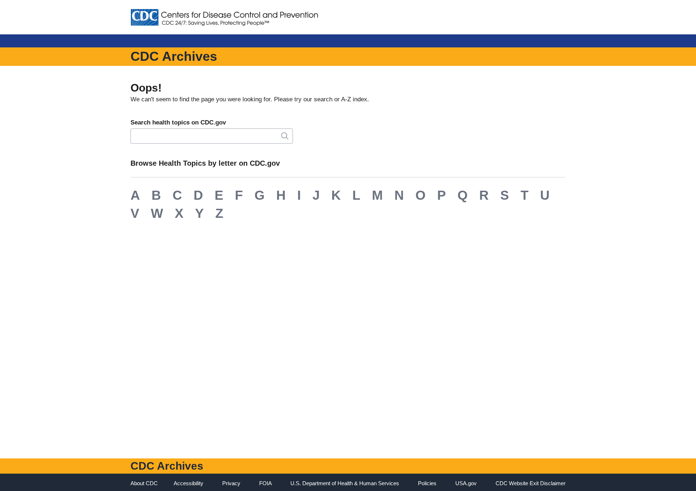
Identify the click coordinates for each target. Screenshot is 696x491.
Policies (427, 483)
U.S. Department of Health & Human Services (344, 483)
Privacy (231, 483)
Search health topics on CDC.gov (178, 122)
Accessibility (188, 483)
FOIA (265, 483)
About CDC (144, 483)
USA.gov (466, 483)
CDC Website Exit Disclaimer (531, 483)
